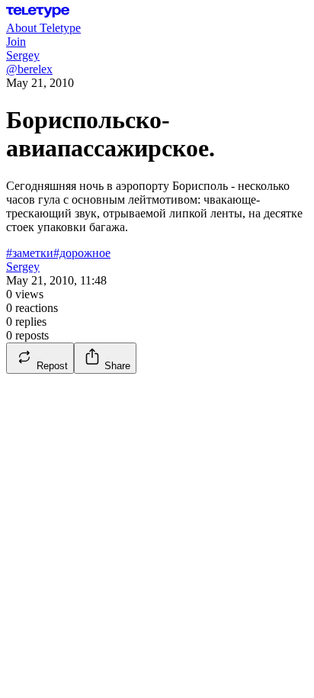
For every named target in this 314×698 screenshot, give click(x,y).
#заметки (29, 252)
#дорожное (82, 252)
